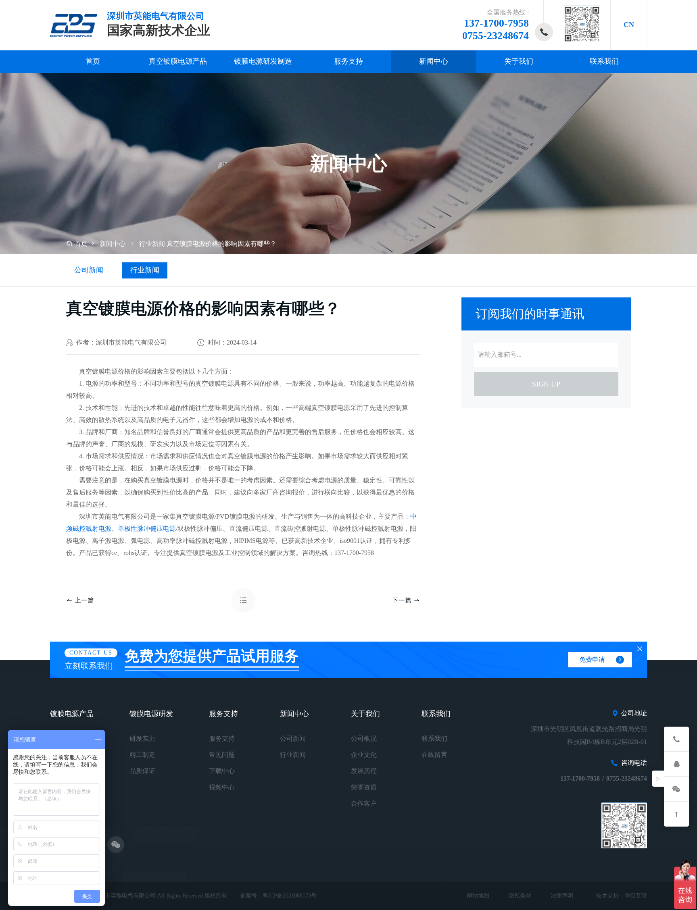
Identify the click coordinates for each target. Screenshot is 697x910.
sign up (546, 384)
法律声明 (562, 896)
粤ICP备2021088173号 (290, 896)
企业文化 (364, 754)
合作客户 (364, 803)
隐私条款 (520, 896)
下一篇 (401, 600)
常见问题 (222, 754)
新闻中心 (433, 61)
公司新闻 (88, 270)
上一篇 (84, 600)
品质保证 (142, 770)
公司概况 (364, 738)
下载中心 (222, 770)
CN (629, 25)
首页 (93, 61)
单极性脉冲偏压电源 (147, 528)
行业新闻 (152, 243)
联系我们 (604, 61)
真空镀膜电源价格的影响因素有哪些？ (221, 243)
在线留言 (434, 754)
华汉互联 (635, 896)
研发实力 (142, 738)
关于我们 (518, 61)
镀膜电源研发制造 (263, 61)
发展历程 (364, 770)
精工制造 (142, 754)
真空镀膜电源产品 (178, 61)
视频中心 (222, 787)
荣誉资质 (364, 787)
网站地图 (478, 896)
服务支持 (348, 61)
